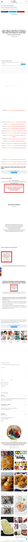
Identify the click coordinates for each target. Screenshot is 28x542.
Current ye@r (3, 386)
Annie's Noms (9, 124)
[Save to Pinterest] (0, 271)
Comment (3, 367)
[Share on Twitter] (0, 270)
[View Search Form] (26, 1)
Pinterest (14, 110)
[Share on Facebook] (0, 268)
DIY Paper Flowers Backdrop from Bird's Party (14, 227)
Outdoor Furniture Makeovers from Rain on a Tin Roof (14, 231)
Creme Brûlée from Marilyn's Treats (14, 228)
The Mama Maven (9, 159)
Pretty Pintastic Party (10, 5)
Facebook (17, 110)
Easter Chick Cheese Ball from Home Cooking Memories (14, 225)
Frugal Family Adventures (9, 143)
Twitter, (20, 124)
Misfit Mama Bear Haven (9, 163)
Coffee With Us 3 (4, 9)
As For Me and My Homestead (11, 135)
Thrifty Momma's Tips (9, 147)
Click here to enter (14, 172)
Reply (25, 395)
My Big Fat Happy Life (9, 126)
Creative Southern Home (9, 145)
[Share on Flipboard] (0, 275)
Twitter (20, 110)
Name (2, 380)
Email (11, 380)
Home (2, 5)
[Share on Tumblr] (0, 274)
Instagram (23, 110)
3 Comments (17, 9)
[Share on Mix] (0, 272)
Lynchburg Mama (9, 110)
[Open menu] (2, 2)
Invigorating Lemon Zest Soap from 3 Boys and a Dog (14, 224)
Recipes (5, 5)
